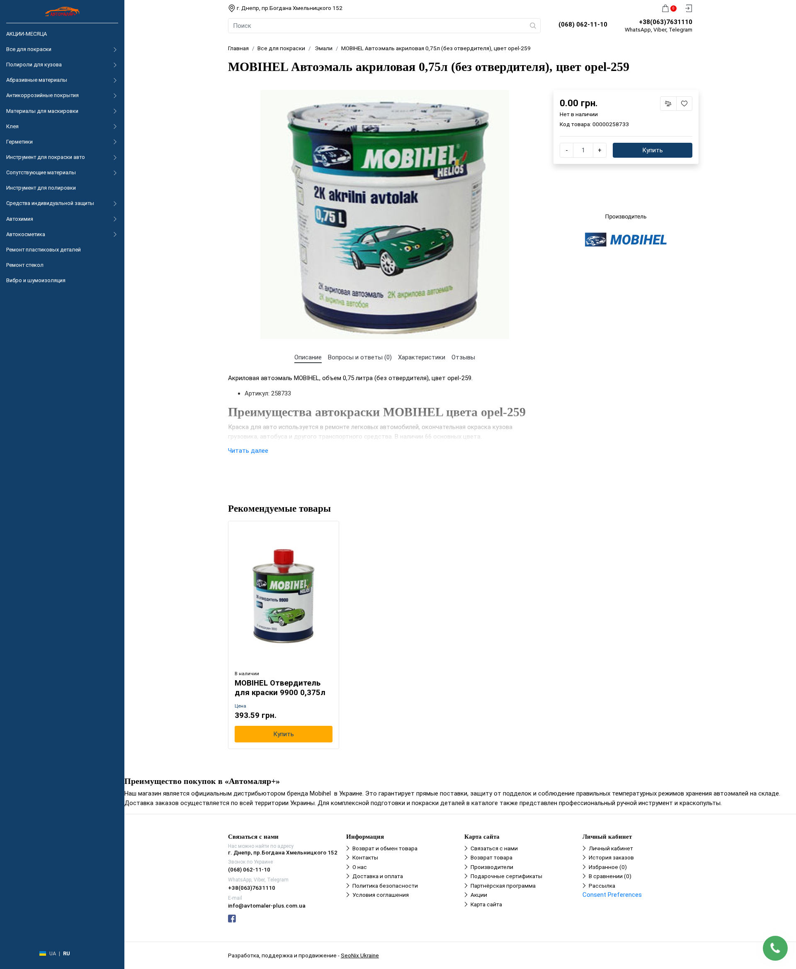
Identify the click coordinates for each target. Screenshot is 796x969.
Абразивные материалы (36, 80)
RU (66, 953)
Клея (12, 126)
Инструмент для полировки (41, 188)
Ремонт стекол (25, 265)
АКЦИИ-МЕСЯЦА (26, 34)
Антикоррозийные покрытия (42, 95)
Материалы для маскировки (42, 111)
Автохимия (19, 219)
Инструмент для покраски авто (45, 157)
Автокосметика (25, 234)
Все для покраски (28, 49)
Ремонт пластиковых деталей (43, 250)
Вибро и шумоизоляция (36, 280)
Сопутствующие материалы (41, 172)
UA (52, 953)
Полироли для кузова (34, 64)
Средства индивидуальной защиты (50, 203)
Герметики (19, 142)
